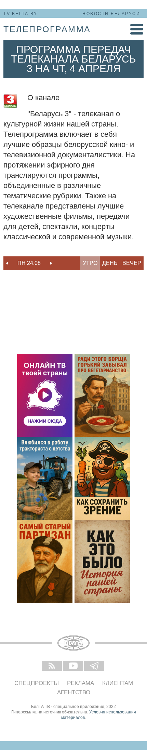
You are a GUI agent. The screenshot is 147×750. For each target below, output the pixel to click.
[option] (29, 263)
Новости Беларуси (111, 13)
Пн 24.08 (29, 263)
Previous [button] (6, 263)
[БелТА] (73, 643)
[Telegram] (94, 666)
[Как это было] (102, 561)
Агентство (73, 692)
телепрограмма (47, 29)
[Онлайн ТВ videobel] (44, 395)
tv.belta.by (20, 13)
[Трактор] (44, 478)
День (110, 263)
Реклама (80, 683)
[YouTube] (73, 666)
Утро (90, 263)
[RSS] (52, 666)
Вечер (131, 263)
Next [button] (51, 263)
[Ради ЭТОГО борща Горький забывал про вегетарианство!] (102, 395)
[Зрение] (102, 478)
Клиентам (117, 683)
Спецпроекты (36, 683)
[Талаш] (44, 561)
